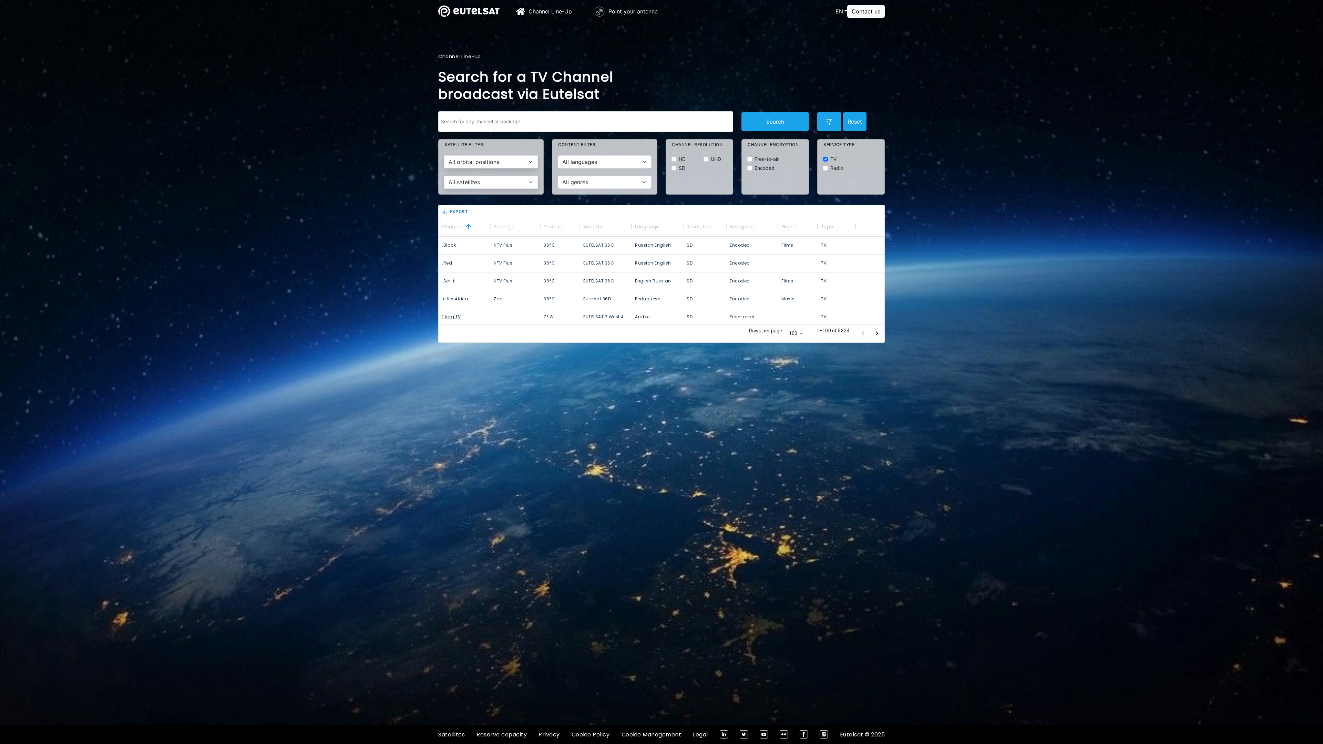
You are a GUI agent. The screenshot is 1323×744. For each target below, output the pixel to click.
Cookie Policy (591, 734)
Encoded (765, 168)
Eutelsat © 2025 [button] (862, 734)
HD (682, 159)
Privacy (549, 734)
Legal (700, 734)
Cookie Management (651, 734)
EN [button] (839, 11)
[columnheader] (464, 226)
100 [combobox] (793, 333)
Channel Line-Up (550, 11)
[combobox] (585, 121)
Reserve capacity (501, 734)
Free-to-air (767, 159)
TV (833, 159)
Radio (836, 168)
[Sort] (468, 226)
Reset (855, 121)
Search (775, 121)
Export (459, 211)
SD (682, 168)
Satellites (451, 734)
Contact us (866, 11)
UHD (716, 159)
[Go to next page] (877, 333)
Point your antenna (633, 11)
